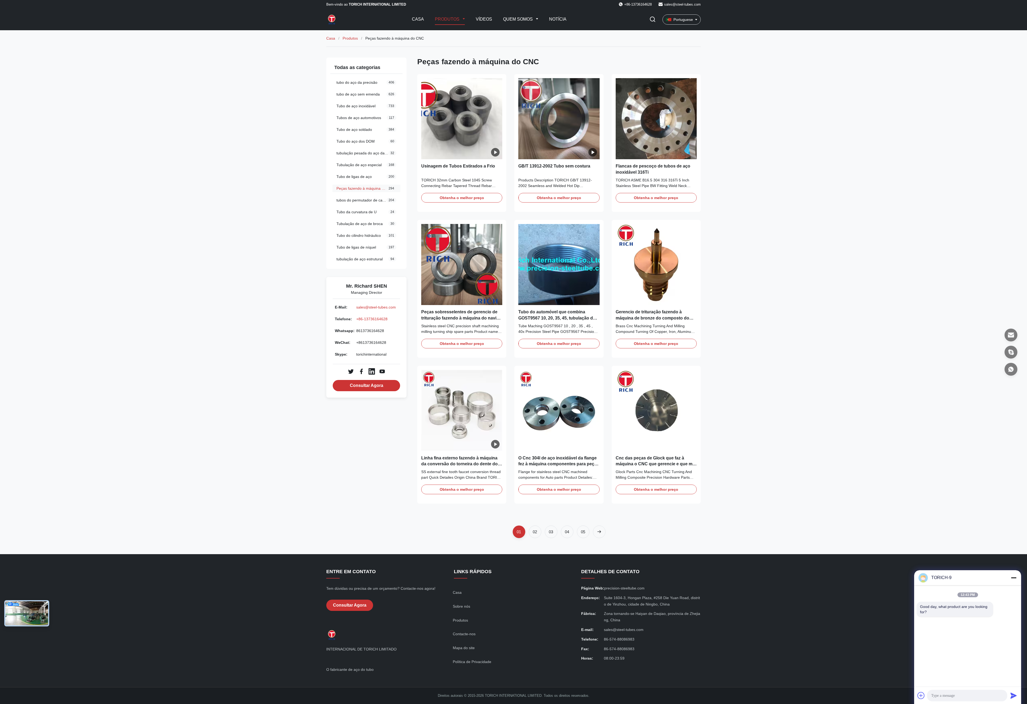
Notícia (557, 19)
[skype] (1011, 352)
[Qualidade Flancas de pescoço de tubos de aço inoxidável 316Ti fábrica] (656, 118)
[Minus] (1013, 577)
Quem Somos (518, 19)
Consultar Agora (366, 385)
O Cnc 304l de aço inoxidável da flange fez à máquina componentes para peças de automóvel (558, 464)
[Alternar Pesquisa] (652, 20)
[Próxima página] (599, 532)
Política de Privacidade (472, 662)
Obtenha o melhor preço (462, 198)
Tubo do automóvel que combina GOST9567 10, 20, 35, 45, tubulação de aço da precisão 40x (556, 318)
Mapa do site (464, 648)
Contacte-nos (464, 634)
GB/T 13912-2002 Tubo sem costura (554, 166)
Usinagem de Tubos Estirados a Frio (458, 166)
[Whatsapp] (1011, 369)
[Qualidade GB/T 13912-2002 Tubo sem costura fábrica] (558, 118)
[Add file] (921, 695)
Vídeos (484, 19)
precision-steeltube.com (624, 588)
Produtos (448, 19)
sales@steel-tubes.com (682, 4)
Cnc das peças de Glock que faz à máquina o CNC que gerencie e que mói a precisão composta (656, 464)
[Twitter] (351, 371)
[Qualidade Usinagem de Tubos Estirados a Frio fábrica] (461, 118)
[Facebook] (361, 371)
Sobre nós (461, 606)
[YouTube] (382, 371)
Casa (418, 19)
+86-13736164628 (372, 319)
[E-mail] (1011, 335)
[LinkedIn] (372, 371)
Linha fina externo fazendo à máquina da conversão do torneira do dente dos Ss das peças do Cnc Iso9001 (460, 464)
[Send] (1013, 695)
